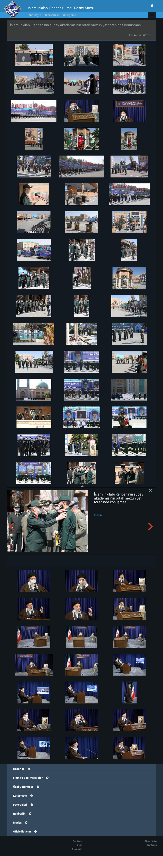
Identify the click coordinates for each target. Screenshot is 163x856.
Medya (17, 822)
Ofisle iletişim (22, 831)
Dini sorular (52, 15)
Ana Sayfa (34, 15)
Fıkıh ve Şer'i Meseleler (28, 777)
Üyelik (79, 845)
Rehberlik (19, 813)
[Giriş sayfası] (152, 5)
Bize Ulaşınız (152, 845)
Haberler (18, 768)
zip (149, 35)
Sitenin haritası (151, 841)
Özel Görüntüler (23, 786)
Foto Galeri (20, 804)
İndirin (98, 515)
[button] (152, 15)
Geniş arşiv (70, 15)
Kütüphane (20, 795)
